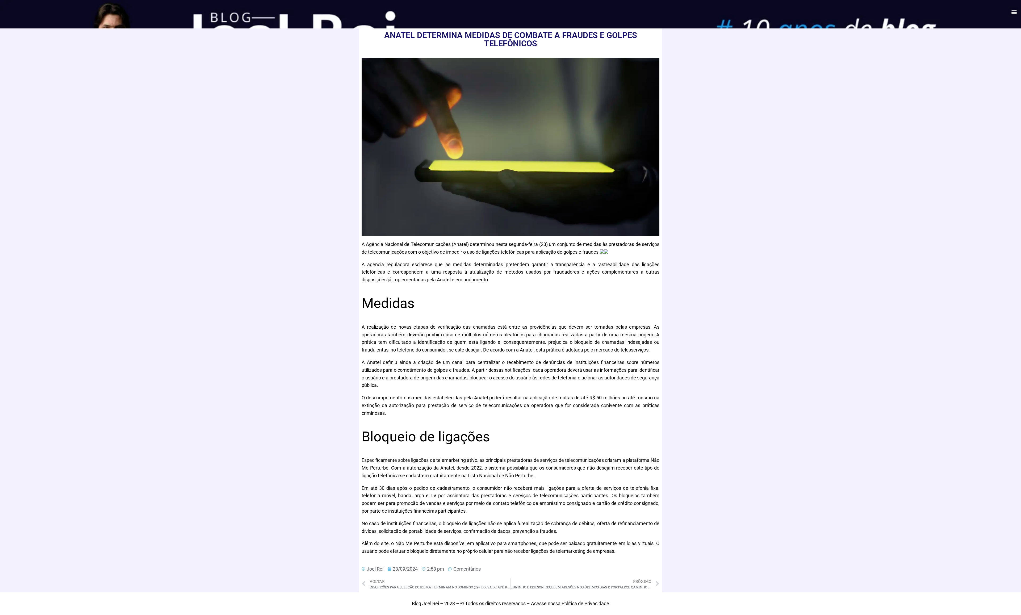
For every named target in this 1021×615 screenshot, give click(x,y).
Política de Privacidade (585, 603)
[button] (1014, 11)
